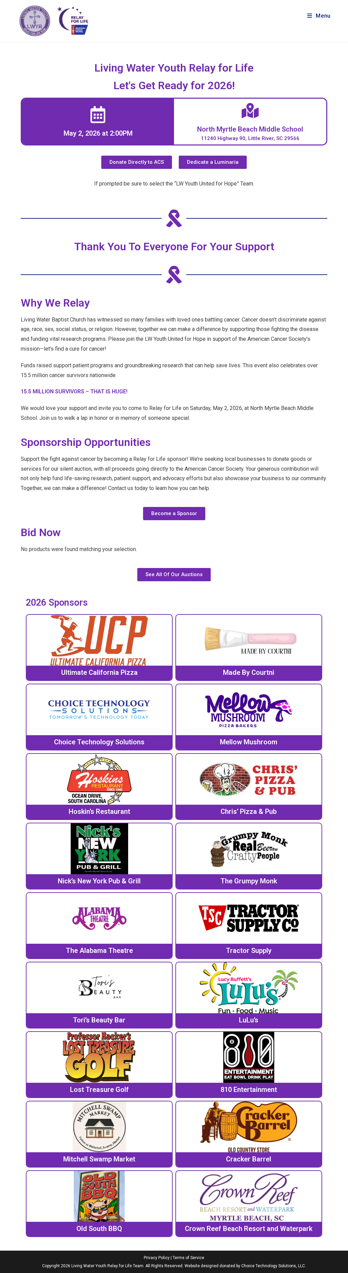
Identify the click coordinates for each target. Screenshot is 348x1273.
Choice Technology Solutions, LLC (273, 1266)
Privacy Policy (157, 1257)
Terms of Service (188, 1257)
